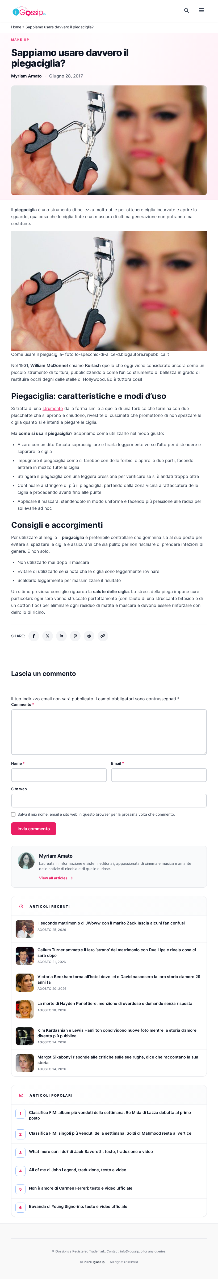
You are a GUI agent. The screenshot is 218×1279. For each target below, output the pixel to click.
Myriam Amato (26, 76)
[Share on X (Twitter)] (47, 636)
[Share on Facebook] (33, 636)
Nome (18, 763)
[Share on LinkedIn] (61, 636)
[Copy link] (103, 636)
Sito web (19, 789)
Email (117, 763)
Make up (20, 39)
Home (16, 27)
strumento (53, 408)
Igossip (99, 1262)
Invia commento (34, 828)
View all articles (53, 878)
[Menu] (201, 10)
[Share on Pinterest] (75, 636)
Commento (22, 704)
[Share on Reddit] (89, 636)
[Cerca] (187, 10)
